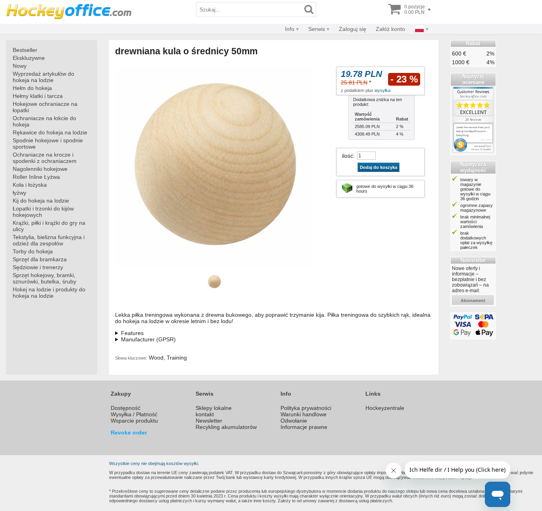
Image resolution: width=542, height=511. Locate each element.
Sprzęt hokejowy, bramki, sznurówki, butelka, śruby (44, 278)
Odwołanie (294, 420)
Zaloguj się (352, 29)
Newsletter (209, 420)
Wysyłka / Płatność (134, 414)
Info (289, 29)
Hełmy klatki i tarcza (38, 96)
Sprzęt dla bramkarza (40, 259)
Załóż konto (390, 29)
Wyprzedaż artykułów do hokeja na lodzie (43, 77)
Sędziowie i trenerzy (38, 267)
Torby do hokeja (33, 251)
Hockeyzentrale (384, 408)
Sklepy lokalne (214, 408)
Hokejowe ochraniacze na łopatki (45, 107)
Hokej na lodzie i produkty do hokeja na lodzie (49, 292)
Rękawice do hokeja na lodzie (50, 132)
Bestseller (25, 50)
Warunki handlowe (304, 414)
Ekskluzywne (29, 58)
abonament (473, 300)
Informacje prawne (304, 427)
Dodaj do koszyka (378, 167)
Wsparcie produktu (134, 420)
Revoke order (129, 432)
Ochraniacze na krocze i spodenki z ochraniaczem (45, 157)
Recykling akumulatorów (226, 427)
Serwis (316, 29)
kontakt (205, 414)
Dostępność (125, 408)
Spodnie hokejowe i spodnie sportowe (48, 143)
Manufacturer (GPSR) (148, 339)
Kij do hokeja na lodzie (41, 200)
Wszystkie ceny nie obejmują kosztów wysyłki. (154, 463)
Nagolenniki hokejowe (40, 169)
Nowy (20, 66)
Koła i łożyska (30, 185)
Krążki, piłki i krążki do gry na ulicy (49, 226)
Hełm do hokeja (32, 88)
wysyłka (382, 90)
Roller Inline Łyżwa (36, 177)
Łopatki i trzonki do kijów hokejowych (43, 211)
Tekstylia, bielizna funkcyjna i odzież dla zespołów (49, 240)
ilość (347, 156)
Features (132, 333)
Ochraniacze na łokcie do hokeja (44, 121)
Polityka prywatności (306, 408)
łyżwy (19, 192)
